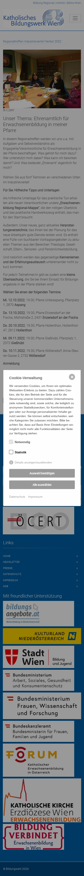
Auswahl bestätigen (42, 473)
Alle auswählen (42, 484)
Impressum (35, 496)
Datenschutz (17, 496)
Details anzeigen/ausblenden (33, 462)
